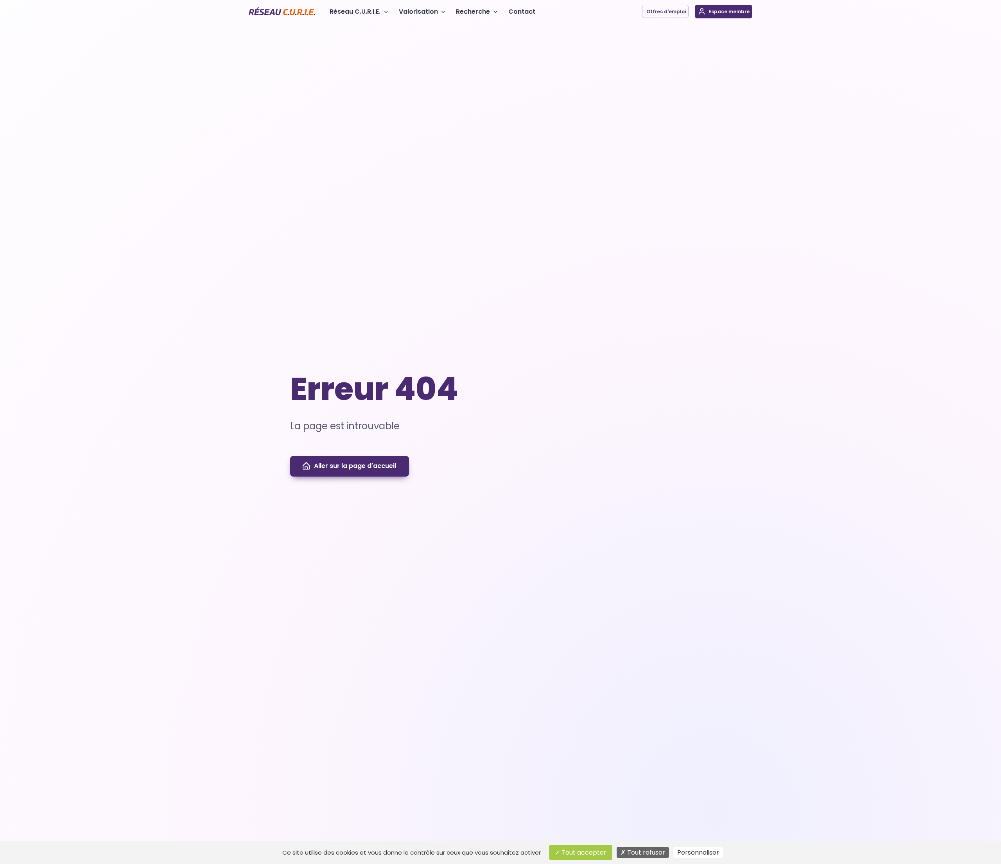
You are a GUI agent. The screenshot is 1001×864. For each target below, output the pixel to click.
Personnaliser (698, 852)
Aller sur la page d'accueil (355, 465)
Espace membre (728, 11)
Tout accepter (583, 852)
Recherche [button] (473, 11)
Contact (521, 11)
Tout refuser (645, 852)
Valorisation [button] (418, 11)
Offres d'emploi (665, 11)
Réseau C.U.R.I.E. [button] (355, 11)
